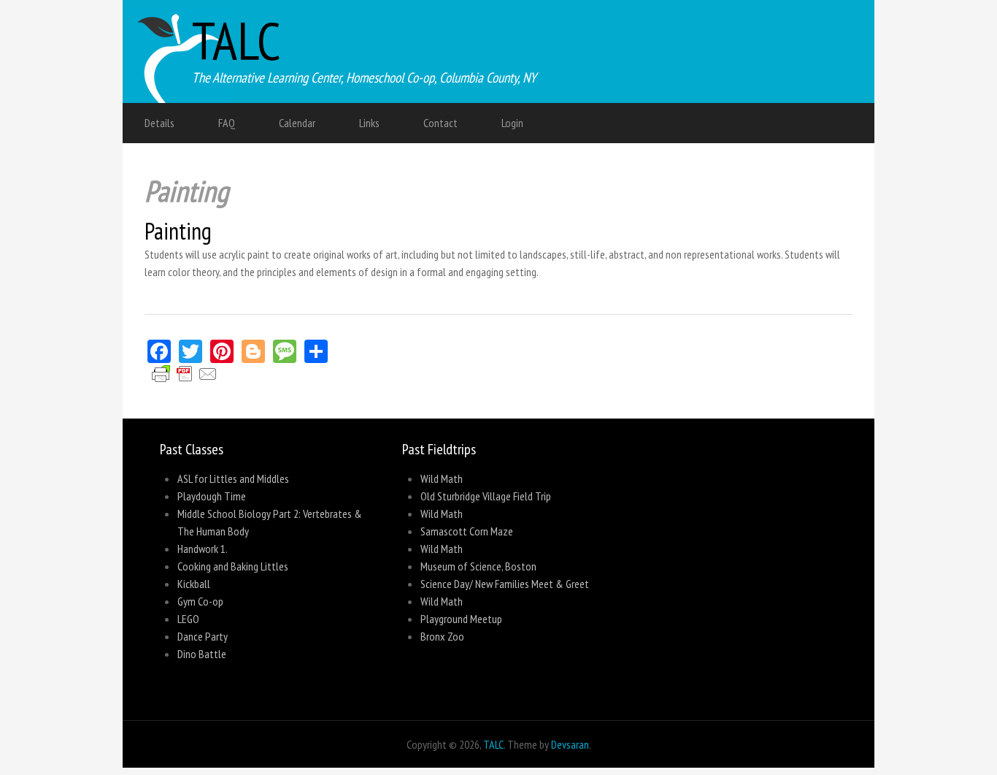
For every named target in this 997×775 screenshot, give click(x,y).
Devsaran (570, 744)
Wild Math (441, 478)
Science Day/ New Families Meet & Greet (504, 583)
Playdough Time (211, 496)
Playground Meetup (461, 618)
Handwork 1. (202, 548)
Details (159, 122)
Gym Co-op (200, 601)
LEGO (188, 618)
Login (512, 122)
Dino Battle (201, 653)
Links (369, 122)
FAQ (226, 122)
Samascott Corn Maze (466, 531)
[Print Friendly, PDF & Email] (185, 380)
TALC (236, 41)
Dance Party (202, 636)
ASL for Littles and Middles (233, 478)
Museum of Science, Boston (478, 566)
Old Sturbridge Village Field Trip (485, 496)
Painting (178, 230)
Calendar (297, 122)
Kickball (193, 583)
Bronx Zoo (442, 636)
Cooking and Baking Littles (232, 566)
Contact (440, 122)
